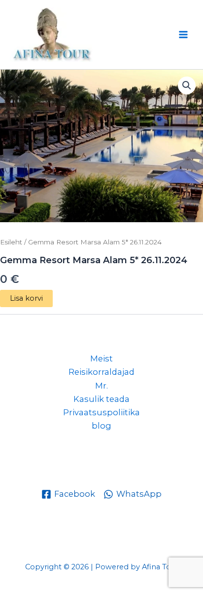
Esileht (11, 242)
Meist (101, 358)
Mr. (101, 386)
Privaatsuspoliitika (101, 412)
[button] (187, 85)
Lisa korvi (26, 298)
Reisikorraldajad (101, 372)
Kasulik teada (101, 399)
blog (101, 426)
